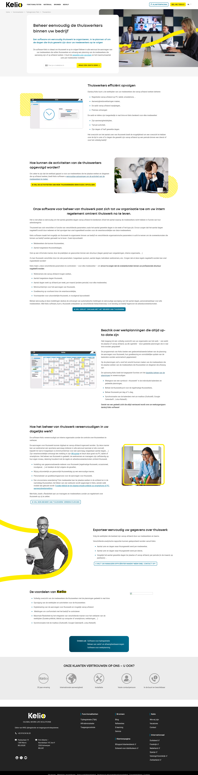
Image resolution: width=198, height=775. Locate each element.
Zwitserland (154, 760)
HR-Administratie (87, 723)
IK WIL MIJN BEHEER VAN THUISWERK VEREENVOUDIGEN (55, 502)
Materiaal (48, 4)
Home (8, 12)
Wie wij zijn (154, 719)
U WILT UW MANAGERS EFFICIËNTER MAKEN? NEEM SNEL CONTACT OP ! (125, 564)
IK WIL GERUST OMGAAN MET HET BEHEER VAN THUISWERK (99, 309)
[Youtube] (26, 757)
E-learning (119, 727)
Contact (153, 727)
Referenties (119, 723)
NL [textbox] (188, 4)
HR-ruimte (75, 453)
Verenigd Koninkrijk (157, 756)
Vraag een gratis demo (88, 65)
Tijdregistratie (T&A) (89, 719)
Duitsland (154, 740)
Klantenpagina (160, 4)
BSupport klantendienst (124, 744)
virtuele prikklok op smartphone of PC (94, 485)
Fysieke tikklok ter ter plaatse (66, 485)
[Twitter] (21, 757)
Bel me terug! (178, 4)
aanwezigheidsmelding (43, 488)
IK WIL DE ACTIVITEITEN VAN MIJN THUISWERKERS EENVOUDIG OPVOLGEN (63, 185)
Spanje (152, 752)
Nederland (154, 748)
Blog (117, 719)
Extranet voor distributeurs (125, 748)
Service (118, 731)
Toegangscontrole (88, 727)
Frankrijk (153, 744)
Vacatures (154, 723)
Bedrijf (66, 4)
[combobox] (190, 4)
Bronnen (57, 4)
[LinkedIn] (17, 757)
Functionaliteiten (34, 4)
